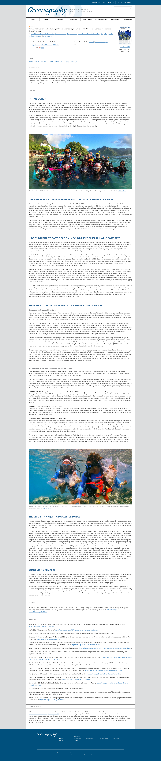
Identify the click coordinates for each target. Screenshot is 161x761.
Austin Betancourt (60, 34)
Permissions (115, 19)
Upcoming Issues (77, 738)
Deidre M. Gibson (34, 36)
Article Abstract (34, 62)
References (58, 62)
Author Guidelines (101, 19)
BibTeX (91, 42)
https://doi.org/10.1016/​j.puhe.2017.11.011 (51, 639)
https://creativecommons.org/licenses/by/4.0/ (44, 714)
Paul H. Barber (35, 34)
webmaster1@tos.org (89, 756)
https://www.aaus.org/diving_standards (41, 626)
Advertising (128, 19)
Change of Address (98, 2)
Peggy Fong (104, 34)
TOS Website (127, 2)
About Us (62, 738)
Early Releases (77, 740)
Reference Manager (101, 42)
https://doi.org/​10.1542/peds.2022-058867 (76, 679)
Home (33, 19)
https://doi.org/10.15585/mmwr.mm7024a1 (86, 645)
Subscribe (73, 19)
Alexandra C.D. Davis (84, 34)
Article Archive (77, 743)
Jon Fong (111, 34)
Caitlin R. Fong (95, 34)
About (46, 19)
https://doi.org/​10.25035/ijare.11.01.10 (52, 700)
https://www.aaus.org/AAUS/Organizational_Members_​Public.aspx (76, 630)
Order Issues (87, 19)
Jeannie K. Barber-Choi (47, 34)
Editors (61, 743)
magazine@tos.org (87, 754)
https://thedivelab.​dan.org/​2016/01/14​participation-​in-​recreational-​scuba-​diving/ (105, 648)
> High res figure (122, 191)
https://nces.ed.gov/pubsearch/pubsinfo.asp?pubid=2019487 (104, 670)
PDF (42, 48)
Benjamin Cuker (72, 34)
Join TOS (119, 2)
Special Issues (63, 740)
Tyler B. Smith (47, 36)
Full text (43, 62)
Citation (50, 62)
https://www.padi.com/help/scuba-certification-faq (104, 674)
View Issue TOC (125, 47)
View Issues (59, 19)
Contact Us (110, 2)
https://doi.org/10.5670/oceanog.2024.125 (45, 45)
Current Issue (77, 736)
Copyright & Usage (70, 62)
